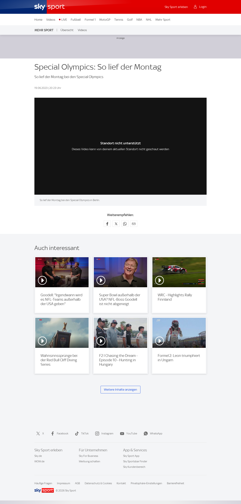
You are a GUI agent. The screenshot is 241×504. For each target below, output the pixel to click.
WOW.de (39, 461)
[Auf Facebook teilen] (107, 223)
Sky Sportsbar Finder (135, 461)
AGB (77, 483)
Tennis (118, 19)
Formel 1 (90, 19)
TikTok (85, 433)
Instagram (107, 433)
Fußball (76, 19)
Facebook (62, 433)
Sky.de (38, 456)
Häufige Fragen (43, 483)
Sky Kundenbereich (134, 466)
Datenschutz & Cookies (98, 483)
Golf (130, 19)
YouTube (131, 433)
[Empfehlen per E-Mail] (133, 223)
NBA (139, 19)
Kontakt (121, 483)
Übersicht (67, 30)
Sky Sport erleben (176, 7)
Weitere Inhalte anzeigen (120, 389)
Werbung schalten (89, 461)
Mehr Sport (162, 19)
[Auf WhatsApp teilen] (124, 223)
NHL (149, 19)
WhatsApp (156, 433)
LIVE (64, 19)
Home (38, 19)
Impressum (63, 483)
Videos (50, 19)
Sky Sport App (131, 456)
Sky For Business (88, 456)
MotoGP (104, 19)
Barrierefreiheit (175, 483)
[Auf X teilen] (116, 223)
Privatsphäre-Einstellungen (146, 483)
